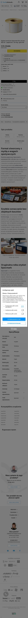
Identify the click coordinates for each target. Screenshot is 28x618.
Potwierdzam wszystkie (14, 319)
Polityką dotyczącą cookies (12, 296)
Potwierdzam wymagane (14, 323)
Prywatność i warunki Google (12, 301)
